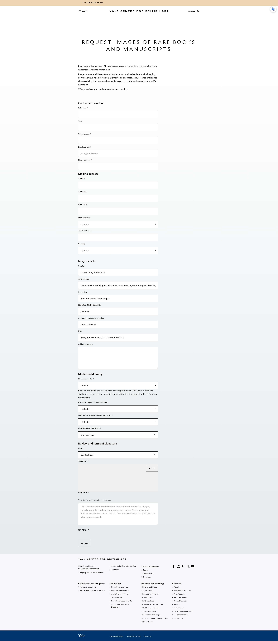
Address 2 (82, 192)
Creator (81, 266)
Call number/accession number (91, 318)
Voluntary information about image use (94, 500)
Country (82, 244)
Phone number (84, 160)
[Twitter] (188, 566)
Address (82, 179)
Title (80, 121)
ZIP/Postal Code (85, 231)
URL (80, 331)
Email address (84, 147)
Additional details (85, 344)
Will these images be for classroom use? (95, 415)
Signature (82, 461)
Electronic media (85, 379)
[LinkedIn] (183, 566)
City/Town (82, 205)
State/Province (84, 218)
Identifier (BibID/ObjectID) (89, 305)
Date (80, 448)
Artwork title (83, 279)
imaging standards (138, 394)
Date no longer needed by (89, 428)
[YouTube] (193, 566)
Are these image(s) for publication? (93, 402)
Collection (82, 292)
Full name (82, 108)
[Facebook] (173, 566)
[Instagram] (178, 566)
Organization (84, 134)
